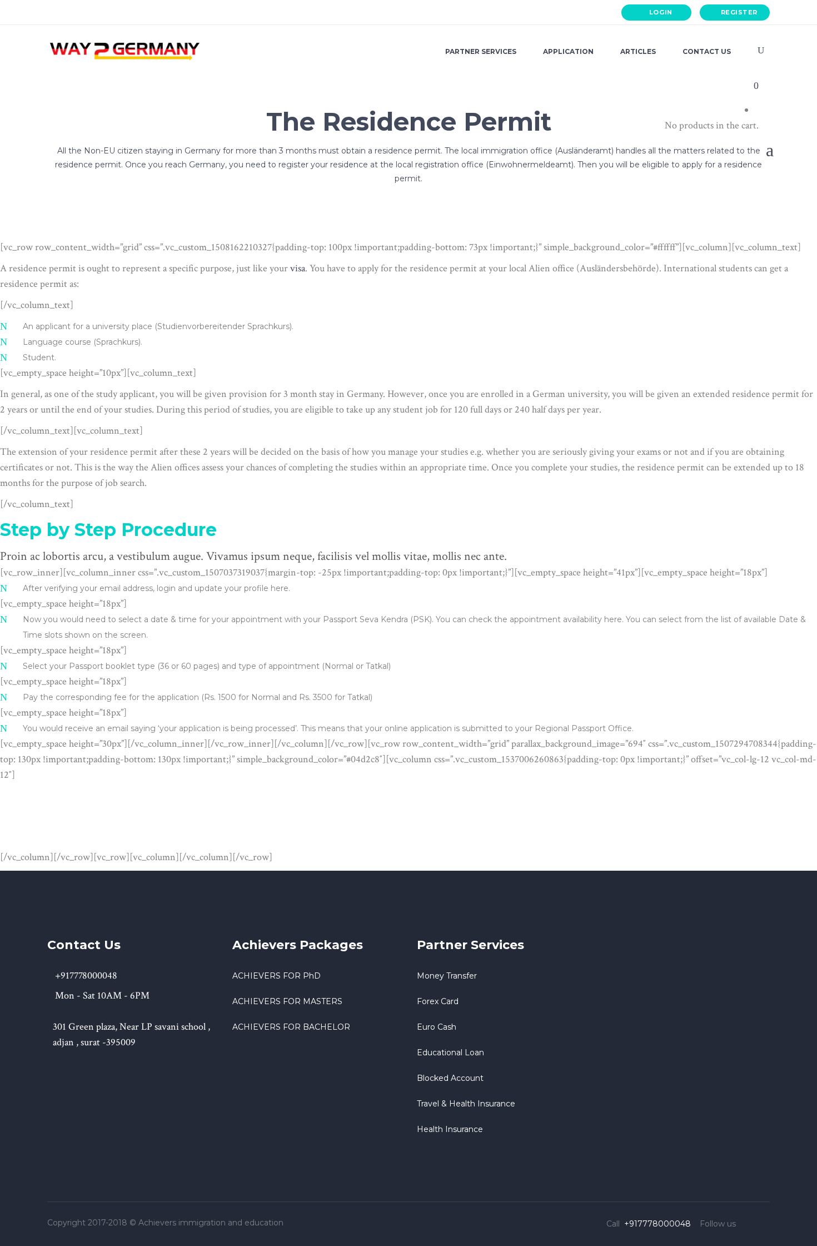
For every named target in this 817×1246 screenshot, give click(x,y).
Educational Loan (450, 1053)
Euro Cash (436, 1027)
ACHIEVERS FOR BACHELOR (291, 1027)
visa (297, 268)
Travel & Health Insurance (466, 1104)
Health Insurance (450, 1129)
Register (739, 12)
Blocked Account (450, 1078)
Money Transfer (447, 976)
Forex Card (438, 1001)
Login (660, 12)
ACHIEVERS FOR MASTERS (287, 1001)
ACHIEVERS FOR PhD (276, 976)
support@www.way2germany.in (210, 12)
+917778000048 (91, 12)
